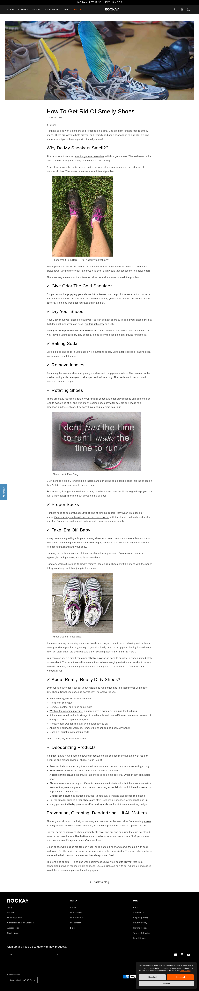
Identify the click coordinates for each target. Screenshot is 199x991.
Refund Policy (140, 928)
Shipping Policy (140, 917)
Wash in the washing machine (66, 711)
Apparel (11, 912)
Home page (18, 901)
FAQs (136, 907)
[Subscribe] (56, 954)
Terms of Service (141, 933)
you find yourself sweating (89, 156)
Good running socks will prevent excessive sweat (81, 517)
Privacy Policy (140, 923)
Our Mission (76, 912)
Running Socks (14, 917)
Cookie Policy (185, 971)
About (73, 907)
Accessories (13, 928)
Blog (72, 928)
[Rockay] (112, 9)
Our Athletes (76, 917)
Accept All (180, 977)
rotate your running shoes (91, 399)
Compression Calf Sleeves (20, 923)
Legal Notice (139, 938)
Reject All (152, 977)
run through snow (94, 324)
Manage (166, 984)
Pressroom (75, 923)
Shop (9, 907)
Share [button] (53, 125)
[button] (175, 9)
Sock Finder (13, 933)
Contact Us (138, 912)
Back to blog (101, 882)
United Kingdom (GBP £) (20, 980)
